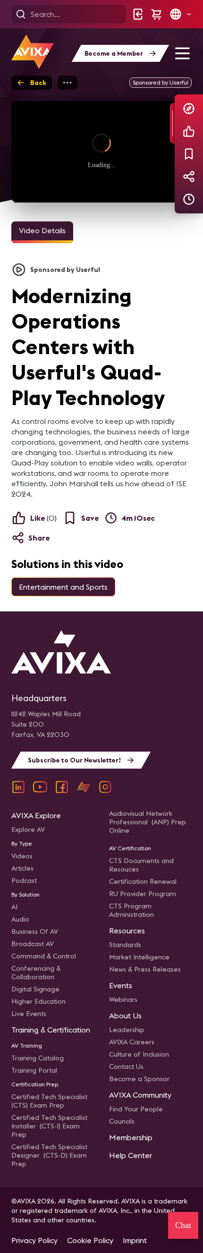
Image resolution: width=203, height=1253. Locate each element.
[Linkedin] (18, 787)
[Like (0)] (188, 131)
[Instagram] (105, 787)
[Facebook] (62, 787)
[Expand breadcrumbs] (67, 82)
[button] (180, 14)
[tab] (42, 232)
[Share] (188, 176)
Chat (183, 1225)
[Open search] (21, 14)
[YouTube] (40, 787)
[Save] (188, 154)
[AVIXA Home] (32, 51)
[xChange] (83, 787)
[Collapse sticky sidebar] (172, 123)
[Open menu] (182, 53)
